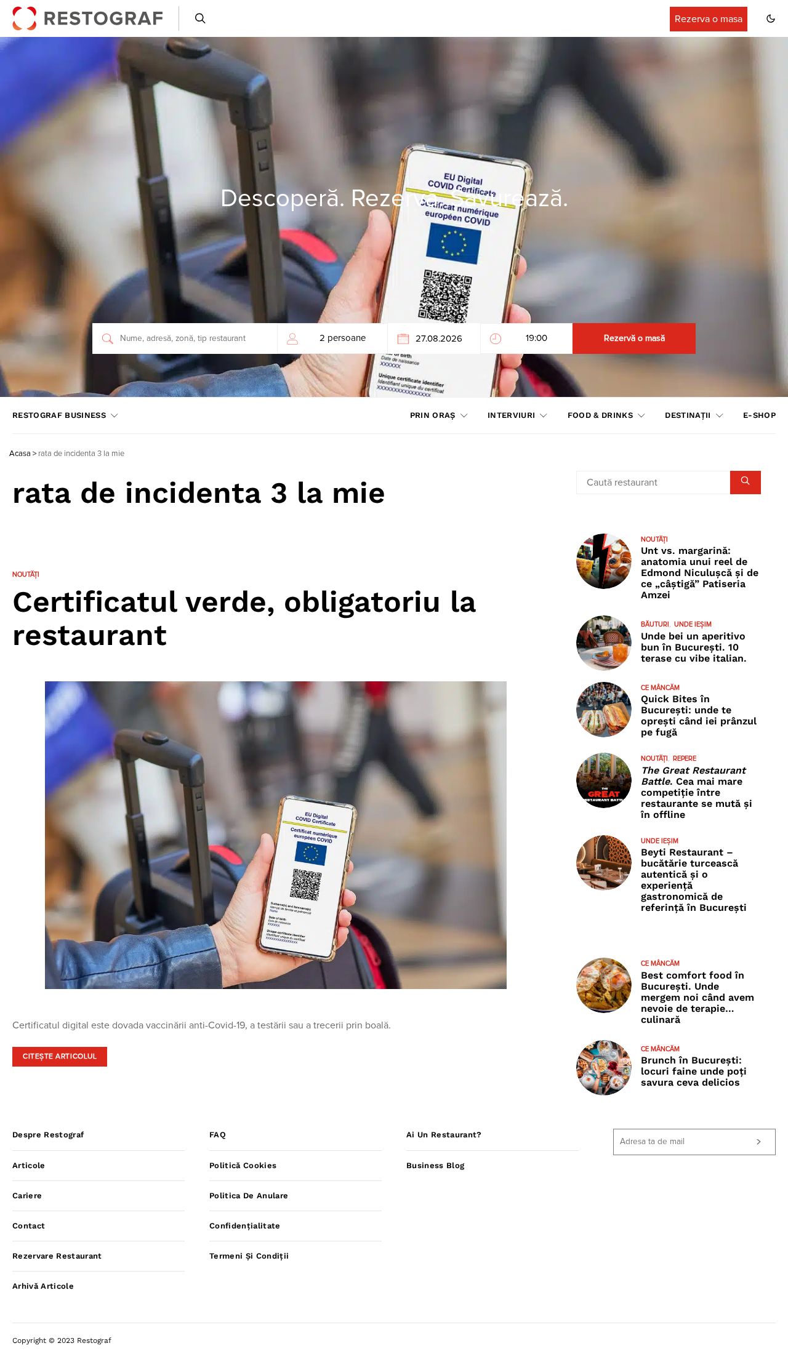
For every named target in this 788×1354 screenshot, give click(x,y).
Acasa (20, 454)
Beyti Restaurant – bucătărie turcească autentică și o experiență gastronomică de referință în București (694, 879)
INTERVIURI (511, 415)
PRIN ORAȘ (433, 415)
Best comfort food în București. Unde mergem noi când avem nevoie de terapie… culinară (697, 997)
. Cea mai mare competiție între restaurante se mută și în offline (696, 792)
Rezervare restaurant (57, 1255)
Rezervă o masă (634, 338)
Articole (29, 1165)
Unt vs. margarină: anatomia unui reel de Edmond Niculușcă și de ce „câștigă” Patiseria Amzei (699, 573)
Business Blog (435, 1165)
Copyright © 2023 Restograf (61, 1340)
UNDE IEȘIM (693, 624)
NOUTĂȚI (25, 574)
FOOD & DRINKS (600, 415)
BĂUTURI (655, 624)
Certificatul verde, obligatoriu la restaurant (244, 618)
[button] (771, 18)
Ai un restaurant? (444, 1134)
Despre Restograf (48, 1134)
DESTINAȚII (687, 415)
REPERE (684, 758)
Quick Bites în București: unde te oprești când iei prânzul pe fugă (699, 715)
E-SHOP (759, 415)
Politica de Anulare (248, 1195)
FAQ (217, 1134)
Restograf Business (59, 415)
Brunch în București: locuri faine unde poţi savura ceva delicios (694, 1071)
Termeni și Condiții (249, 1255)
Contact (28, 1225)
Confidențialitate (245, 1225)
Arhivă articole (43, 1286)
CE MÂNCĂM (660, 687)
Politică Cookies (242, 1165)
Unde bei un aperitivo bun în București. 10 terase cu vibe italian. (694, 647)
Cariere (27, 1195)
